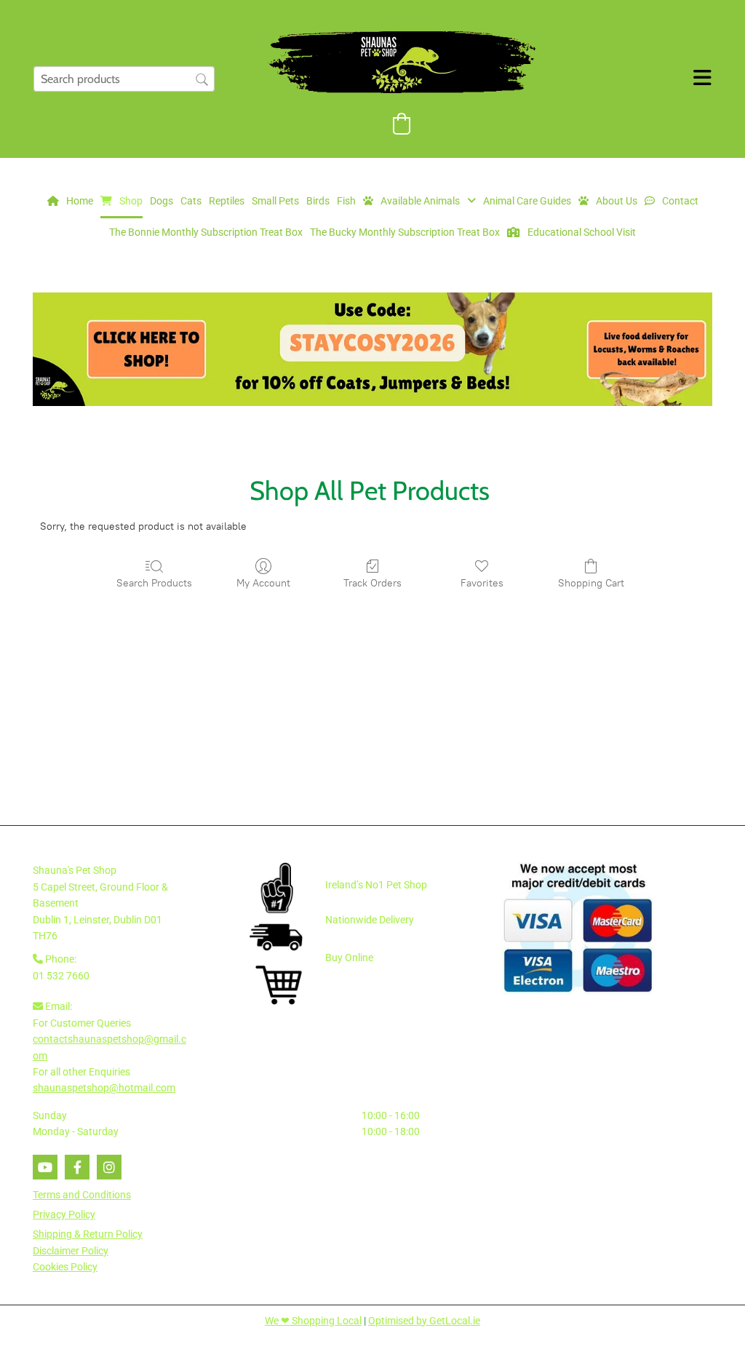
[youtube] (45, 1167)
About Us (616, 201)
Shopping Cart (591, 583)
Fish (346, 201)
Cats (191, 201)
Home (79, 201)
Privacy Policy (64, 1214)
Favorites (482, 583)
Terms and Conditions (82, 1195)
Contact (680, 201)
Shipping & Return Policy (88, 1234)
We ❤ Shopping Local (313, 1320)
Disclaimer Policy (70, 1251)
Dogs (161, 201)
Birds (318, 201)
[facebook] (77, 1167)
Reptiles (226, 201)
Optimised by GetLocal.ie (424, 1320)
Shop (131, 201)
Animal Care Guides (527, 201)
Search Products (154, 583)
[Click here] (372, 349)
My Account (263, 583)
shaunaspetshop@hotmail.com (104, 1088)
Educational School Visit (581, 232)
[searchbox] (124, 79)
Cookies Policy (65, 1267)
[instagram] (109, 1167)
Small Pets (275, 201)
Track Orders (372, 583)
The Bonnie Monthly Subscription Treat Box (206, 232)
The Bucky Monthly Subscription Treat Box (405, 232)
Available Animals (420, 201)
